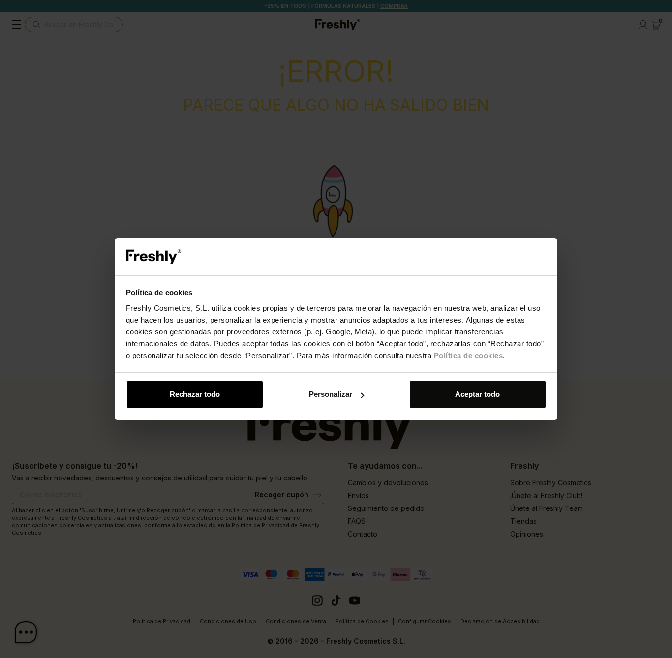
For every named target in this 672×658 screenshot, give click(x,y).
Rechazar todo (195, 394)
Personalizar (330, 394)
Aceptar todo (477, 394)
